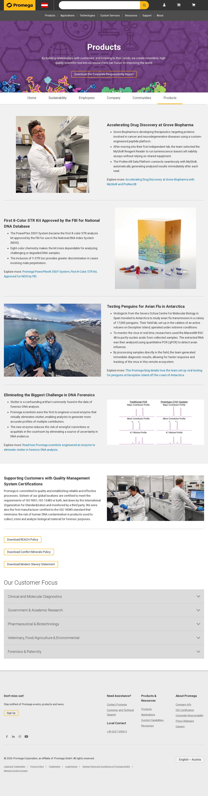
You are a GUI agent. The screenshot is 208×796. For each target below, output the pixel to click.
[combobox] (99, 5)
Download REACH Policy (22, 539)
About (160, 15)
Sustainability (57, 98)
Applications (67, 15)
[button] (144, 5)
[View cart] (193, 5)
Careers (180, 726)
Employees (87, 98)
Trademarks (54, 766)
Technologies (87, 15)
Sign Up (11, 713)
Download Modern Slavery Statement (31, 564)
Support (147, 15)
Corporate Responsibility (189, 715)
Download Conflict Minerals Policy (29, 552)
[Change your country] (44, 5)
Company (113, 98)
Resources (131, 15)
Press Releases (185, 721)
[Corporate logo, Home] (19, 5)
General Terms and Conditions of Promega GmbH (106, 766)
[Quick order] (179, 5)
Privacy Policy (37, 766)
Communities (142, 98)
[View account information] (164, 5)
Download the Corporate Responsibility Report (104, 74)
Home (31, 98)
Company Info (183, 704)
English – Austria (190, 759)
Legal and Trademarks (14, 766)
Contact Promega (117, 704)
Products (50, 15)
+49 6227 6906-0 (117, 731)
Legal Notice (71, 766)
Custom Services (110, 15)
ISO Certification (185, 710)
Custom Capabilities (152, 720)
